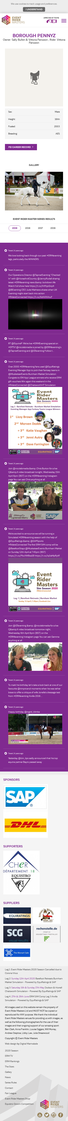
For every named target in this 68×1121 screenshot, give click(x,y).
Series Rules (11, 1082)
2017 (40, 228)
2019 (14, 228)
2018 (27, 228)
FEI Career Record (19, 147)
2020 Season (11, 1050)
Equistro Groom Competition (19, 1104)
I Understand (34, 9)
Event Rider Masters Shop (17, 1098)
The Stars (9, 1066)
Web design (11, 1044)
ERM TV (9, 1056)
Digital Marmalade (29, 1044)
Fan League (10, 1093)
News (8, 1077)
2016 (53, 228)
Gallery (8, 1072)
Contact (9, 1088)
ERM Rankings (12, 1061)
